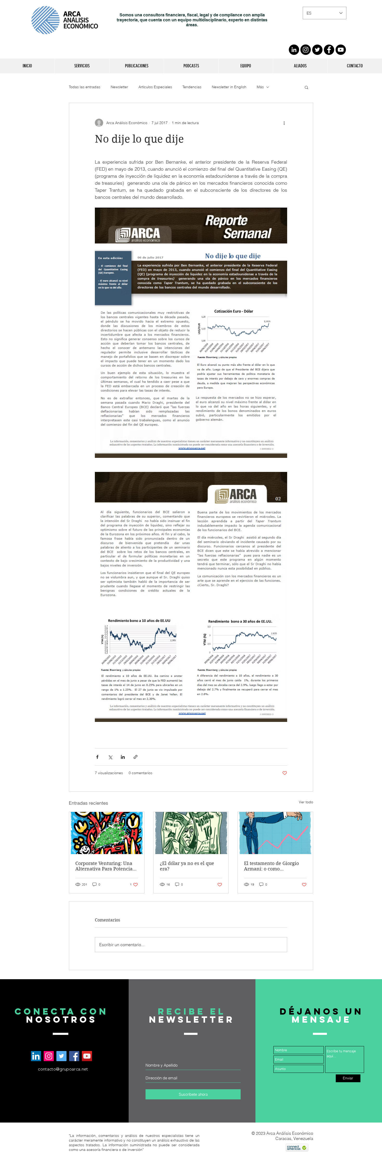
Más (260, 87)
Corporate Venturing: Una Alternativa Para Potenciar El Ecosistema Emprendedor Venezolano (105, 866)
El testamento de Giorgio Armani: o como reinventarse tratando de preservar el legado (272, 866)
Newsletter (119, 87)
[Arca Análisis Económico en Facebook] (74, 1056)
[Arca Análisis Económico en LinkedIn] (36, 1056)
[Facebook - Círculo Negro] (329, 49)
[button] (82, 66)
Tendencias (191, 87)
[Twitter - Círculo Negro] (317, 49)
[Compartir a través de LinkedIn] (122, 756)
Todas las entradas (84, 87)
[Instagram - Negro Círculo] (305, 49)
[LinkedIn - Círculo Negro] (294, 49)
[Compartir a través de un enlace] (135, 756)
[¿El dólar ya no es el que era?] (191, 833)
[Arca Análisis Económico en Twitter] (61, 1056)
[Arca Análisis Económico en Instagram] (49, 1056)
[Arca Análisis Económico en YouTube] (87, 1056)
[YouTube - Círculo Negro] (340, 49)
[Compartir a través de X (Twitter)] (110, 756)
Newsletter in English (229, 87)
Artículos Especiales (155, 87)
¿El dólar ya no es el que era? (187, 866)
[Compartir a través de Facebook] (97, 756)
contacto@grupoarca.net (63, 1069)
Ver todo (306, 802)
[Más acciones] (284, 123)
